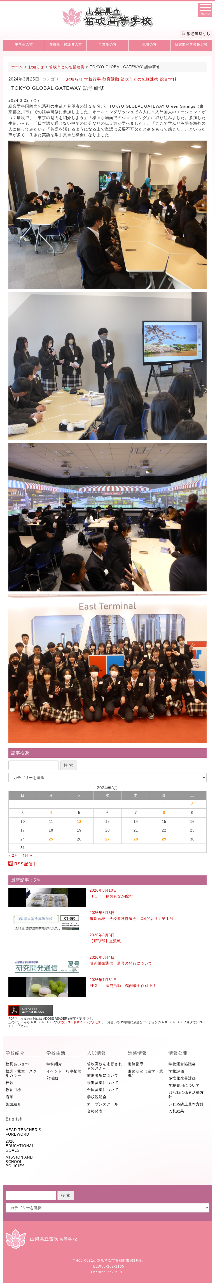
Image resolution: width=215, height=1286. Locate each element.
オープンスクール (102, 1104)
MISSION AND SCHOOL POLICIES (19, 1161)
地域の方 (149, 44)
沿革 (9, 1097)
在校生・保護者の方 (65, 44)
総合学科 (168, 79)
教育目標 (13, 1090)
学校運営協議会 (182, 1064)
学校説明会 (97, 1097)
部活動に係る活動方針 (186, 1094)
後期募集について (102, 1083)
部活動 (52, 1078)
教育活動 (110, 79)
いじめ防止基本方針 (186, 1104)
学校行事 (92, 79)
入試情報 (96, 1053)
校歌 (9, 1083)
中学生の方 (24, 44)
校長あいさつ (17, 1064)
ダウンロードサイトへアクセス (79, 1022)
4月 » (27, 855)
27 (107, 839)
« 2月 (13, 855)
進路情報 (137, 1053)
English (14, 1119)
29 (164, 839)
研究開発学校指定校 (191, 44)
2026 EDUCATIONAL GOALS (20, 1145)
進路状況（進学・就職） (145, 1073)
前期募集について (102, 1075)
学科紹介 (54, 1064)
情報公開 (178, 1053)
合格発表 (95, 1111)
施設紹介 (13, 1104)
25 (51, 839)
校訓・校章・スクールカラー (23, 1073)
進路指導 (136, 1064)
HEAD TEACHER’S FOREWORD (23, 1132)
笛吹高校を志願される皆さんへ (104, 1066)
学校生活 (56, 1053)
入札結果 (176, 1111)
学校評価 (176, 1071)
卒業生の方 (108, 44)
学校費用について (184, 1085)
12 (79, 822)
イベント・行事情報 (64, 1071)
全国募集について (102, 1090)
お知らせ (74, 79)
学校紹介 (15, 1053)
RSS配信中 (25, 863)
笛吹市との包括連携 (139, 79)
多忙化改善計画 (182, 1078)
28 (136, 839)
